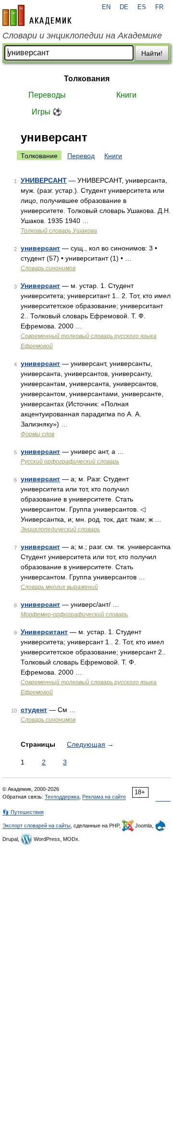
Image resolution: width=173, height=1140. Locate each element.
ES (141, 7)
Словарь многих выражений (59, 587)
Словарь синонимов (48, 268)
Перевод (81, 156)
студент (34, 710)
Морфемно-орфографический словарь (74, 614)
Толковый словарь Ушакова (59, 230)
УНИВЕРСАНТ (44, 180)
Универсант (40, 285)
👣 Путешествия (23, 812)
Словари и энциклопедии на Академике (82, 35)
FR (159, 7)
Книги (126, 95)
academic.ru (37, 15)
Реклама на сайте (104, 797)
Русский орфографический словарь (70, 461)
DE (124, 7)
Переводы (47, 95)
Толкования (87, 79)
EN (106, 7)
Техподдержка (62, 797)
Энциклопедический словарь (60, 529)
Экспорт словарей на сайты (36, 825)
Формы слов (37, 434)
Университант (44, 632)
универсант (40, 248)
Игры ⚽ (47, 112)
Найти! (151, 53)
